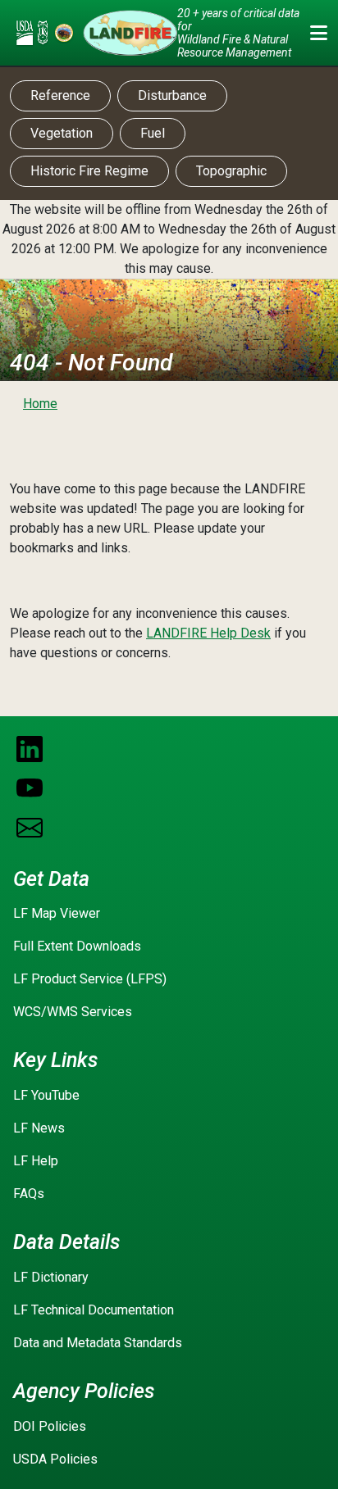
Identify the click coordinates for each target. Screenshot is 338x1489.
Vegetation (61, 133)
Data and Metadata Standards (97, 1343)
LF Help (35, 1161)
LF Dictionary (51, 1277)
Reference (60, 95)
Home (40, 403)
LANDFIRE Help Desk (208, 633)
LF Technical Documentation (93, 1310)
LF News (39, 1128)
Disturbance (172, 95)
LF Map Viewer (56, 913)
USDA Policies (55, 1459)
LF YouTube (46, 1095)
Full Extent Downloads (77, 946)
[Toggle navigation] (318, 33)
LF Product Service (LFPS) (90, 979)
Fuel (152, 133)
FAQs (28, 1193)
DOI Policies (49, 1426)
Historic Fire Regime (89, 171)
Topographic (231, 171)
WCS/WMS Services (72, 1011)
